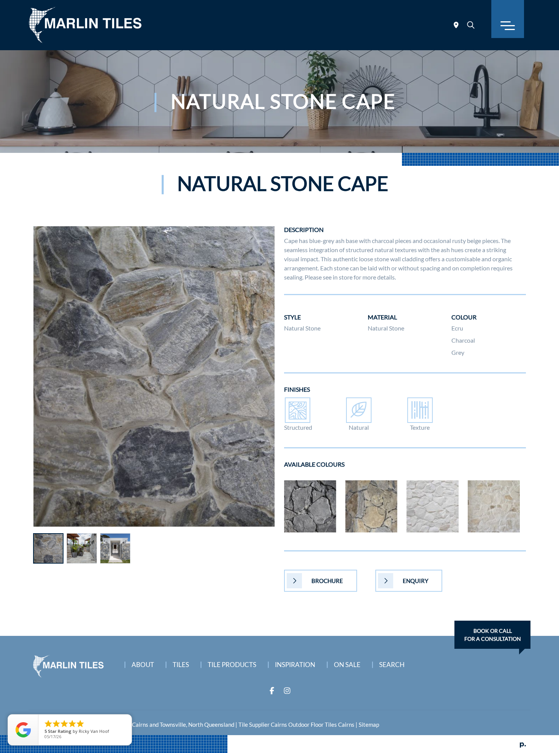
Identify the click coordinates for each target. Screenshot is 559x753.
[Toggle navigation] (507, 19)
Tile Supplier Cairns (262, 724)
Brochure (327, 580)
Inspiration (295, 665)
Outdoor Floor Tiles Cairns (321, 724)
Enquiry (415, 580)
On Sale (347, 665)
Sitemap (369, 724)
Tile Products (232, 665)
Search (392, 665)
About (143, 665)
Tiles (181, 665)
